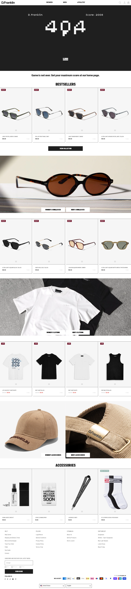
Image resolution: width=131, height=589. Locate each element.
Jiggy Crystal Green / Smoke (10, 136)
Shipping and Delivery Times (12, 537)
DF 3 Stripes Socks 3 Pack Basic (109, 517)
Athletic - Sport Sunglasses (105, 537)
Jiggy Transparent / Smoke (75, 136)
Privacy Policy (39, 541)
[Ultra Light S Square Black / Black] (16, 241)
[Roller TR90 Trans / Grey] (49, 110)
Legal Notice (39, 534)
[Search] (120, 3)
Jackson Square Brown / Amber (76, 267)
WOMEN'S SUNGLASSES (53, 210)
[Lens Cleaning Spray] (49, 491)
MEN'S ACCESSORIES (78, 455)
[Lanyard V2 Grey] (82, 491)
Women (15, 567)
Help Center (8, 534)
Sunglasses (101, 534)
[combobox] (52, 586)
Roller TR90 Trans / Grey (42, 136)
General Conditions (41, 537)
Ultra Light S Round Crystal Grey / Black (112, 136)
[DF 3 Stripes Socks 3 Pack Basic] (115, 491)
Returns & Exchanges (10, 541)
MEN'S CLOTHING (77, 332)
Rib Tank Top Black (106, 390)
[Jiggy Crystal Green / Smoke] (16, 110)
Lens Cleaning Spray (41, 517)
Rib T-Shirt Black (39, 390)
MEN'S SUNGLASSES (78, 210)
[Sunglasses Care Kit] (16, 491)
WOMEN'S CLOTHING (53, 332)
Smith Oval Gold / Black (41, 267)
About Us (69, 534)
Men (8, 567)
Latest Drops (101, 544)
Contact (7, 553)
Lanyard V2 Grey (72, 517)
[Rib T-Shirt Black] (49, 364)
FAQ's (6, 547)
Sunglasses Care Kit (8, 517)
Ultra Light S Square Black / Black (11, 267)
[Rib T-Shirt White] (82, 364)
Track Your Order (9, 544)
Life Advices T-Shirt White (9, 390)
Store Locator (71, 541)
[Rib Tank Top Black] (115, 364)
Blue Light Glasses (103, 541)
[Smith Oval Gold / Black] (49, 241)
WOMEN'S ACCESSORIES (53, 455)
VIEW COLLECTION (65, 148)
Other (23, 567)
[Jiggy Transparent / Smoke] (82, 110)
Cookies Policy (40, 544)
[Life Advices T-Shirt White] (16, 364)
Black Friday (101, 547)
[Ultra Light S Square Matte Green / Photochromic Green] (115, 241)
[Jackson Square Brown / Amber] (82, 241)
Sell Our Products (71, 537)
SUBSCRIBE (19, 571)
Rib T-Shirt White (72, 390)
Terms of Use (39, 547)
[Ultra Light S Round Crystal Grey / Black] (115, 110)
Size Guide (7, 550)
